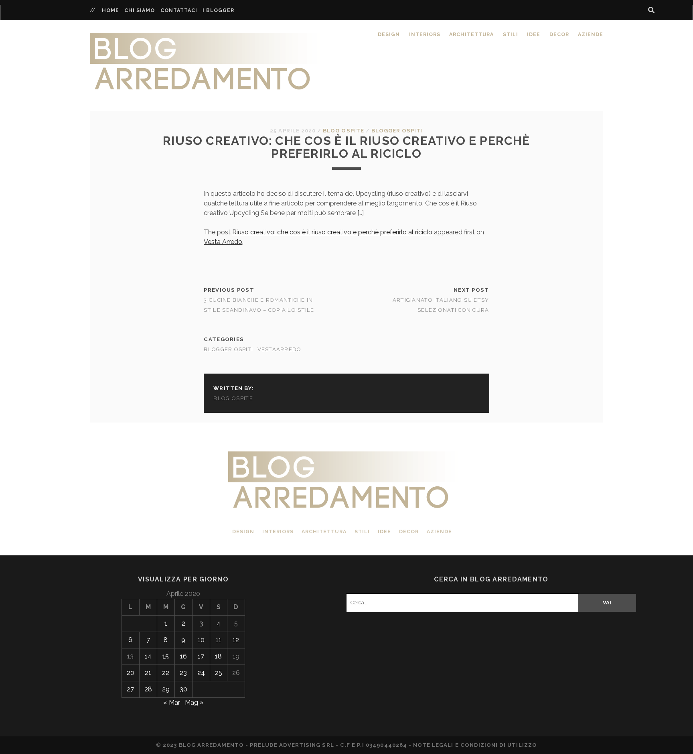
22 (165, 673)
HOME (110, 10)
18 (218, 656)
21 (148, 673)
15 (165, 656)
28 (148, 689)
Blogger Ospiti (397, 131)
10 (201, 640)
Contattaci (178, 10)
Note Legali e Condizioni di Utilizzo (475, 745)
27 (130, 689)
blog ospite (343, 131)
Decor (559, 34)
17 (201, 656)
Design (389, 34)
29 (166, 689)
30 (183, 689)
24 (201, 673)
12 (236, 640)
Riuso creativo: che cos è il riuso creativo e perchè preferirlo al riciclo (332, 232)
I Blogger (218, 10)
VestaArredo (279, 349)
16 (183, 656)
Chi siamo (139, 10)
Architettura (471, 34)
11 (218, 640)
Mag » (194, 702)
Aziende (590, 34)
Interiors (424, 34)
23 (183, 673)
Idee (533, 34)
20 (130, 673)
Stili (510, 34)
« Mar (171, 702)
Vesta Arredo (223, 242)
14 (148, 656)
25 (218, 673)
